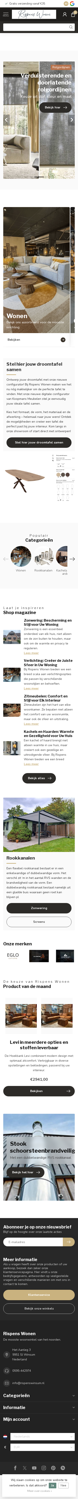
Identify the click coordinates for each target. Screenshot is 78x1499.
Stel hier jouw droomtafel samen (39, 442)
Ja (52, 1485)
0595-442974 (21, 1371)
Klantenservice (39, 1295)
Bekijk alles (36, 778)
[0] (73, 14)
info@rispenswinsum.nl (28, 1383)
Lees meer (31, 653)
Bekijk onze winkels (39, 1308)
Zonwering (39, 908)
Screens (39, 922)
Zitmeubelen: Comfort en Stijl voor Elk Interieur (46, 698)
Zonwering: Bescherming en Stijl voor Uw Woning (48, 622)
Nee (63, 1485)
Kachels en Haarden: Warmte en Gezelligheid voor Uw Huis (49, 734)
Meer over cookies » (39, 1491)
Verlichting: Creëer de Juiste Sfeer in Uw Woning (48, 663)
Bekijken (36, 1091)
